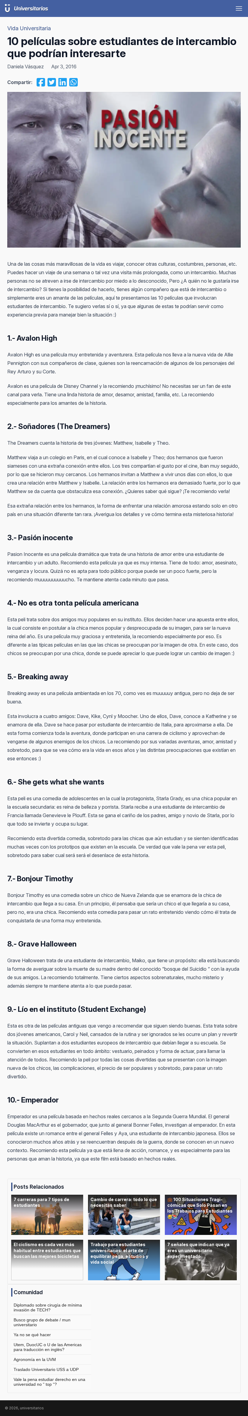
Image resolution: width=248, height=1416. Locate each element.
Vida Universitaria (29, 28)
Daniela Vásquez (25, 66)
